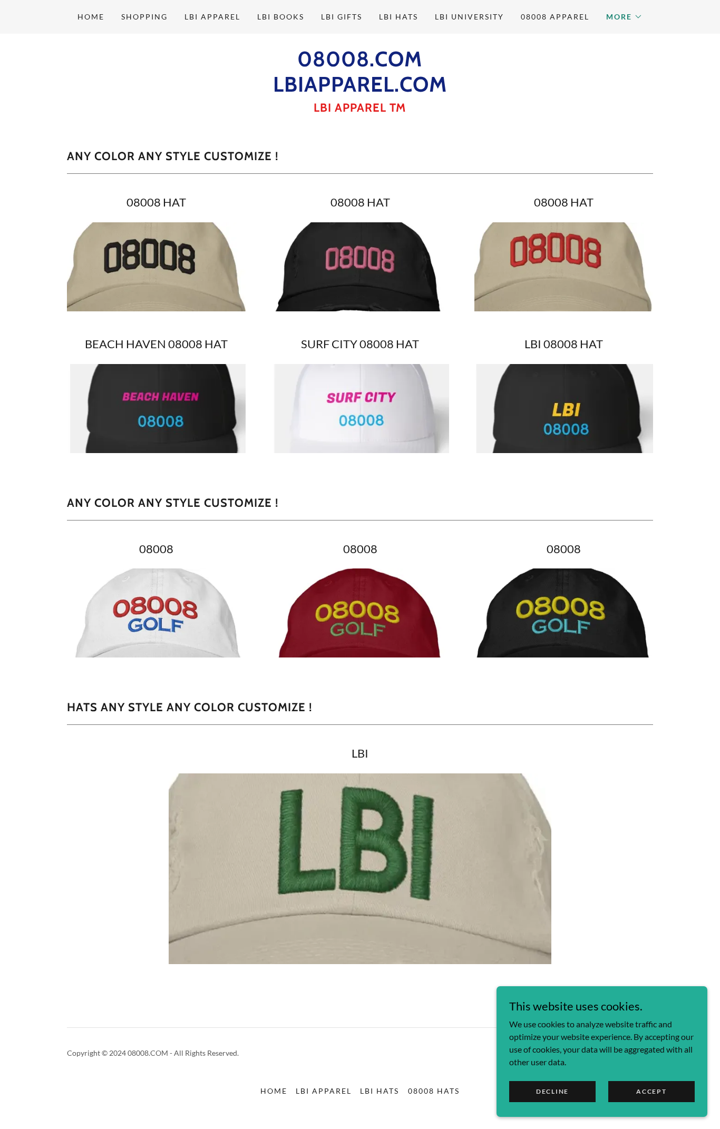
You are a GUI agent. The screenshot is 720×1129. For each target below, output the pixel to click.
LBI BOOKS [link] (280, 16)
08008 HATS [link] (434, 1090)
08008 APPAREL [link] (555, 16)
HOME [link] (90, 16)
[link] (360, 88)
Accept (651, 1091)
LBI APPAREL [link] (212, 16)
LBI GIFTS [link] (341, 16)
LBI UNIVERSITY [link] (469, 16)
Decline (552, 1091)
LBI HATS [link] (398, 16)
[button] (624, 17)
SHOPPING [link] (144, 16)
